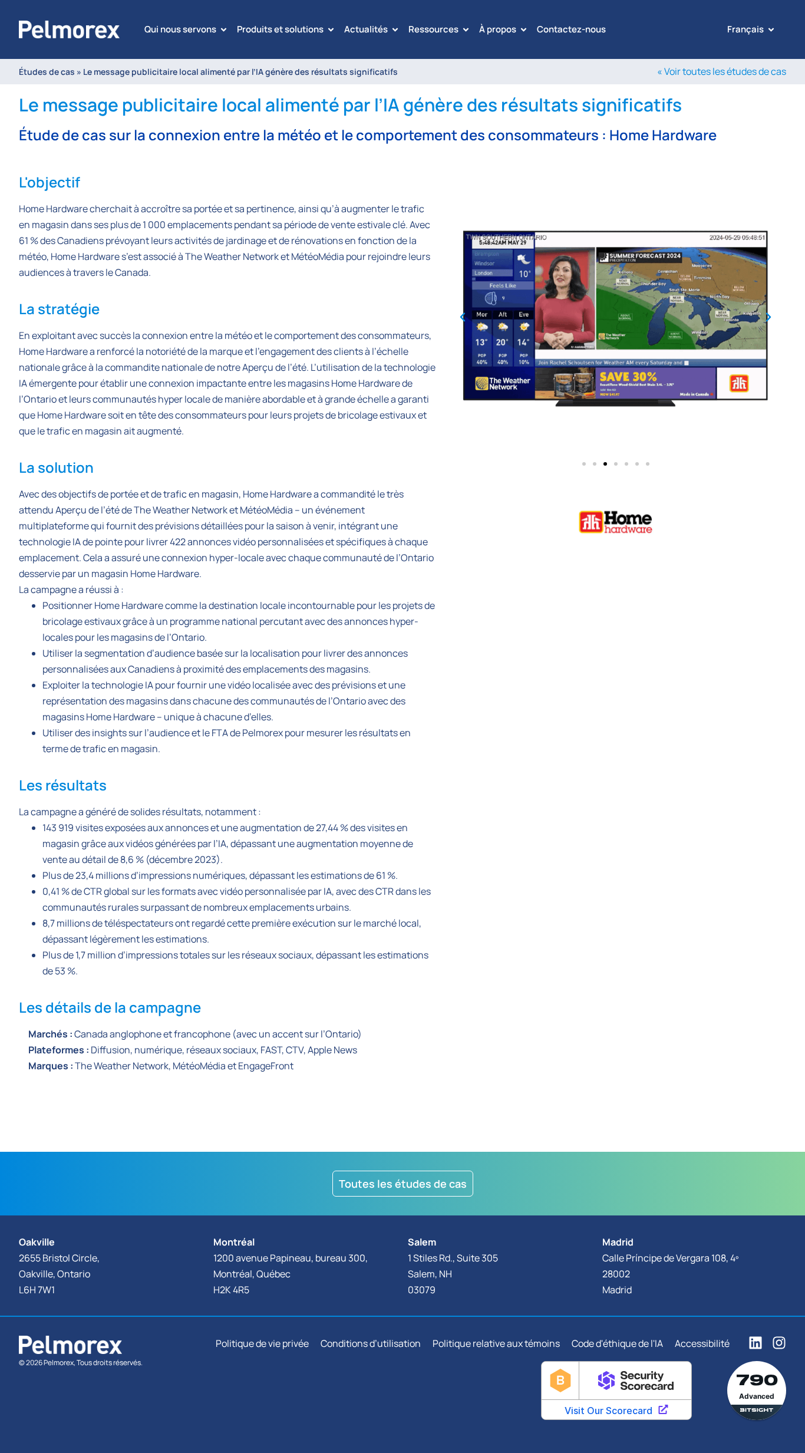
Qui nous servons (180, 29)
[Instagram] (779, 1343)
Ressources (433, 29)
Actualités (366, 29)
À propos (497, 29)
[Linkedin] (755, 1343)
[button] (463, 317)
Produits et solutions (280, 29)
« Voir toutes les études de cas (721, 71)
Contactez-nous (571, 29)
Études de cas (48, 71)
